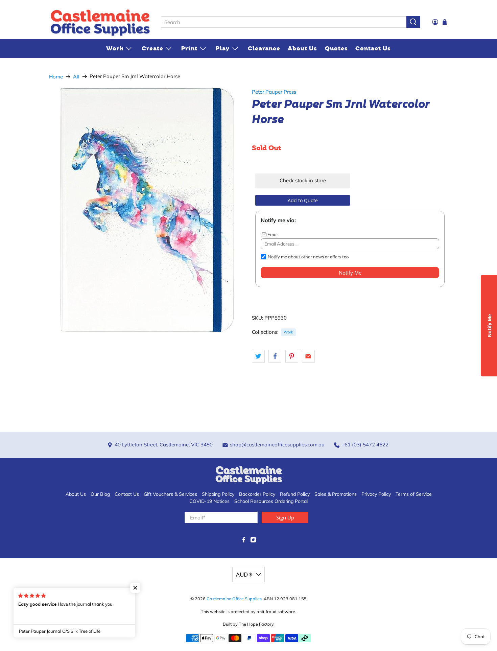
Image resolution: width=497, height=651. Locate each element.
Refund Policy (295, 494)
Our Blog (100, 494)
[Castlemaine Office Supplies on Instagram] (253, 541)
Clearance (264, 48)
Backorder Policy (257, 494)
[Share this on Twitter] (258, 356)
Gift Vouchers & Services (170, 494)
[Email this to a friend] (308, 356)
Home (56, 76)
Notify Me (350, 272)
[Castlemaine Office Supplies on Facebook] (244, 541)
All (76, 76)
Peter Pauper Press (274, 92)
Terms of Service (414, 494)
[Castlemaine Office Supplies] (100, 22)
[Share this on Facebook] (274, 356)
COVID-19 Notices (209, 501)
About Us (302, 48)
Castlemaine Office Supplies (234, 598)
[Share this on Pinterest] (291, 356)
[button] (135, 588)
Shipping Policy (218, 494)
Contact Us (373, 48)
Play (223, 48)
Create (152, 48)
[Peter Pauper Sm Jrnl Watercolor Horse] (147, 210)
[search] (283, 22)
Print (189, 48)
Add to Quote (303, 200)
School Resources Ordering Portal (271, 501)
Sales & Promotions (335, 494)
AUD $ (244, 574)
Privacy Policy (376, 494)
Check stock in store (303, 180)
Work (114, 48)
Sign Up (285, 517)
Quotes (336, 48)
